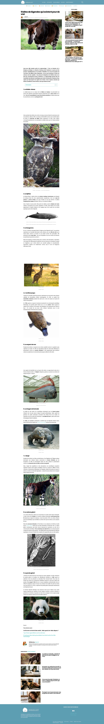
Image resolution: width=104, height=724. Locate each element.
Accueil (44, 2)
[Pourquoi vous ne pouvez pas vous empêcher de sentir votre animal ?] (31, 697)
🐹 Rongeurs (68, 5)
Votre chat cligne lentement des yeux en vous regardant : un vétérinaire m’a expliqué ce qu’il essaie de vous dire (74, 24)
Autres (75, 5)
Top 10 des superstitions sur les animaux (34, 633)
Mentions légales (56, 722)
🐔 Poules (61, 5)
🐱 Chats (35, 5)
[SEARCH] (82, 2)
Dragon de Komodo (41, 422)
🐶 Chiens (28, 5)
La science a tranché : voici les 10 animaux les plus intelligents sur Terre (51, 655)
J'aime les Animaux (73, 714)
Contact (71, 721)
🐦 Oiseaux (47, 5)
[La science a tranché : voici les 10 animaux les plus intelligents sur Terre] (31, 658)
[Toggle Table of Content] (55, 85)
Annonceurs (66, 721)
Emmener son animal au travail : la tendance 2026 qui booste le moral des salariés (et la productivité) (51, 668)
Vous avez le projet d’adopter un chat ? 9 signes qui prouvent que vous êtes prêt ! (51, 681)
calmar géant (29, 525)
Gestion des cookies (77, 721)
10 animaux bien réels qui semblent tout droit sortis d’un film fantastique (39, 635)
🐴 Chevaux (41, 5)
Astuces (63, 2)
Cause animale (56, 2)
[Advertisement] (41, 59)
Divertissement (69, 2)
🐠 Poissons (54, 5)
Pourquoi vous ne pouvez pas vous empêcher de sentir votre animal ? (51, 692)
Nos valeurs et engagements (58, 721)
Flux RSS (61, 722)
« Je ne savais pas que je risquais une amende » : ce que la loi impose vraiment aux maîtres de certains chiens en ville (74, 42)
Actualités (49, 2)
